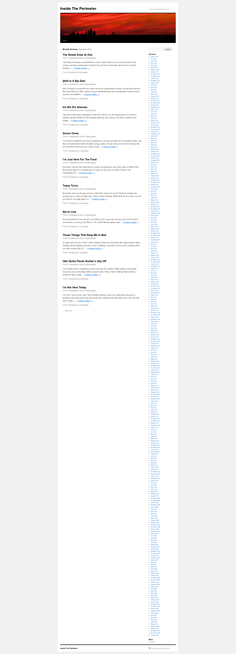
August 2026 (154, 56)
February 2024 (155, 123)
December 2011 (155, 445)
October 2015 (155, 343)
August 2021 (154, 189)
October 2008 (155, 529)
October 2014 (155, 370)
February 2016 (155, 335)
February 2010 (155, 494)
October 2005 (155, 608)
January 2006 (155, 602)
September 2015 (155, 346)
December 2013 (155, 392)
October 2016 (155, 317)
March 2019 (154, 253)
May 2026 (154, 63)
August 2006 (154, 586)
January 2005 (155, 628)
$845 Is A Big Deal (74, 81)
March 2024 (154, 120)
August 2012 (154, 427)
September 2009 (155, 505)
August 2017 (154, 295)
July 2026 (153, 59)
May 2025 (154, 89)
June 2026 (154, 61)
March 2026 (154, 67)
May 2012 (154, 434)
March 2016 (154, 332)
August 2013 (154, 401)
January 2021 (155, 204)
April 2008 (154, 542)
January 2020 (155, 231)
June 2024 (154, 114)
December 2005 (155, 604)
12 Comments (83, 98)
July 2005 (153, 615)
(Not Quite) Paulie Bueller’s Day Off (84, 261)
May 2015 (154, 354)
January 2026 (155, 72)
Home (65, 40)
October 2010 (155, 476)
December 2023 (155, 127)
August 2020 (154, 215)
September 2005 (155, 611)
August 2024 (154, 109)
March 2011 (154, 465)
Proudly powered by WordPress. (160, 648)
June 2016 (154, 326)
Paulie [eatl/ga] (91, 58)
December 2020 (155, 206)
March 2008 (154, 544)
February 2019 (155, 255)
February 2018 (155, 282)
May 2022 (154, 169)
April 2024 (154, 118)
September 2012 (155, 425)
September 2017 (155, 293)
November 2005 (155, 606)
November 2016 (155, 315)
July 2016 (153, 324)
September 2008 (155, 531)
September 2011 (155, 452)
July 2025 (153, 85)
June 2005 (154, 617)
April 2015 (154, 357)
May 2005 (154, 620)
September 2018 (155, 266)
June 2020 (154, 220)
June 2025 (154, 87)
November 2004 (155, 633)
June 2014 (154, 379)
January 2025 (155, 98)
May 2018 (154, 275)
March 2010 (154, 491)
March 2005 (154, 624)
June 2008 (154, 538)
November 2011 (155, 447)
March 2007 (154, 571)
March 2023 (154, 147)
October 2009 (155, 502)
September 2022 (155, 160)
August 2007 (154, 560)
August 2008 (154, 533)
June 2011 (154, 458)
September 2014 (155, 372)
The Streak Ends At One (77, 54)
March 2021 (154, 200)
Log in (153, 642)
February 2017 (155, 308)
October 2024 (155, 105)
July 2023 (153, 138)
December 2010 (155, 472)
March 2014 (154, 385)
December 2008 (155, 525)
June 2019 (154, 246)
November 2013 (155, 394)
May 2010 (154, 487)
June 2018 (154, 273)
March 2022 (154, 173)
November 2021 (155, 182)
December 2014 (155, 366)
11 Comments (83, 124)
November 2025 (155, 76)
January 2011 (155, 469)
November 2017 (155, 288)
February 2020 (155, 229)
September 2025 (155, 81)
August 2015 (154, 348)
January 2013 (155, 416)
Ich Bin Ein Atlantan (75, 107)
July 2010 (153, 483)
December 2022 (155, 153)
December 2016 (155, 313)
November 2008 (155, 527)
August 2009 (154, 507)
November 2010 (155, 474)
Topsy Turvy (70, 185)
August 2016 (154, 321)
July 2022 (153, 165)
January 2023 (155, 151)
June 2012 (154, 432)
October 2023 (155, 131)
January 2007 (155, 575)
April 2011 (154, 463)
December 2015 (155, 339)
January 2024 (155, 125)
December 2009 (155, 498)
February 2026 (155, 70)
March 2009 (154, 518)
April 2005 (154, 622)
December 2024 (155, 100)
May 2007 (154, 566)
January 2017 (155, 310)
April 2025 (154, 92)
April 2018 (154, 277)
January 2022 (155, 178)
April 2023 (154, 145)
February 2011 (155, 467)
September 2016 (155, 319)
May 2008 (154, 540)
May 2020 (154, 222)
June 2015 (154, 352)
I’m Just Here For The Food (80, 159)
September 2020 (155, 213)
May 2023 (154, 142)
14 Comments (83, 177)
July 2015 (153, 350)
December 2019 (155, 233)
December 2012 (155, 419)
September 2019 (155, 240)
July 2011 (153, 456)
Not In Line (69, 212)
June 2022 (154, 167)
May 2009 (154, 513)
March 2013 (154, 412)
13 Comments (83, 305)
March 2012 (154, 438)
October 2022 (155, 158)
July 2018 (153, 271)
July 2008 (153, 536)
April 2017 (154, 304)
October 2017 (155, 290)
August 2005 (154, 613)
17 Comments (83, 151)
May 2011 (154, 460)
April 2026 (154, 65)
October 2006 (155, 582)
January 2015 (155, 363)
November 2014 (155, 368)
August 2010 (154, 480)
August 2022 (154, 162)
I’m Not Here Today (74, 287)
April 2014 (154, 383)
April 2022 (154, 171)
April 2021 (154, 198)
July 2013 (153, 403)
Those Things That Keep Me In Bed (84, 235)
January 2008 (155, 549)
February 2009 (155, 520)
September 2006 (155, 584)
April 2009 (154, 516)
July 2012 (153, 430)
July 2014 (153, 377)
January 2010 (155, 496)
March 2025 (154, 94)
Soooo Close (71, 133)
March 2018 (154, 279)
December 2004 (155, 631)
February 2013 (155, 414)
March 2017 (154, 306)
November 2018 (155, 262)
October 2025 (155, 78)
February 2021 (155, 202)
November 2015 (155, 341)
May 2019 (154, 248)
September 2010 (155, 478)
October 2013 (155, 396)
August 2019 (154, 242)
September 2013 (155, 399)
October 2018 (155, 264)
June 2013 (154, 405)
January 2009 (155, 522)
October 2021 (155, 184)
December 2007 (155, 551)
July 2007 (153, 562)
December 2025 (155, 74)
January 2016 (155, 337)
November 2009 (155, 500)
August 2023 (154, 136)
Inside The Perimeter (78, 8)
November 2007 (155, 553)
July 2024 (153, 112)
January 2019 (155, 257)
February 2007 (155, 573)
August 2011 (154, 454)
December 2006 (155, 578)
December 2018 (155, 259)
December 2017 (155, 286)
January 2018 (155, 284)
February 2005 (155, 626)
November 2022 (155, 156)
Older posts (67, 311)
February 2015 (155, 361)
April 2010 (154, 489)
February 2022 (155, 176)
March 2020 (154, 226)
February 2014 (155, 388)
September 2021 (155, 187)
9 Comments (83, 72)
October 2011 (155, 449)
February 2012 (155, 441)
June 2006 (154, 591)
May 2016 (154, 328)
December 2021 (155, 180)
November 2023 (155, 129)
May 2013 (154, 407)
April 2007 (154, 569)
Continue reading (82, 68)
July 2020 (153, 218)
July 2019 (153, 244)
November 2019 (155, 235)
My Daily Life (73, 72)
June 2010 (154, 485)
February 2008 (155, 547)
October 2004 (155, 635)
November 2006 (155, 580)
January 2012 (155, 443)
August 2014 (154, 374)
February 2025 (155, 96)
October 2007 (155, 555)
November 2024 (155, 103)
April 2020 (154, 224)
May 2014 (154, 381)
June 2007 (154, 564)
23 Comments (83, 279)
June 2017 (154, 299)
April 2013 (154, 410)
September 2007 (155, 558)
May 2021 (154, 195)
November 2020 (155, 209)
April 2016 (154, 330)
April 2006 (154, 595)
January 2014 (155, 390)
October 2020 (155, 211)
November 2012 (155, 421)
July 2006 (153, 589)
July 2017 (153, 297)
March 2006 (154, 597)
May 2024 (154, 116)
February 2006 (155, 600)
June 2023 (154, 140)
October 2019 (155, 237)
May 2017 (154, 301)
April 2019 (154, 251)
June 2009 (154, 511)
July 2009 (153, 509)
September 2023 (155, 134)
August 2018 (154, 268)
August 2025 (154, 83)
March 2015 (154, 359)
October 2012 (155, 423)
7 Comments (83, 252)
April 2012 (154, 436)
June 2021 (154, 193)
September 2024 (155, 107)
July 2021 (153, 191)
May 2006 (154, 593)
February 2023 (155, 149)
